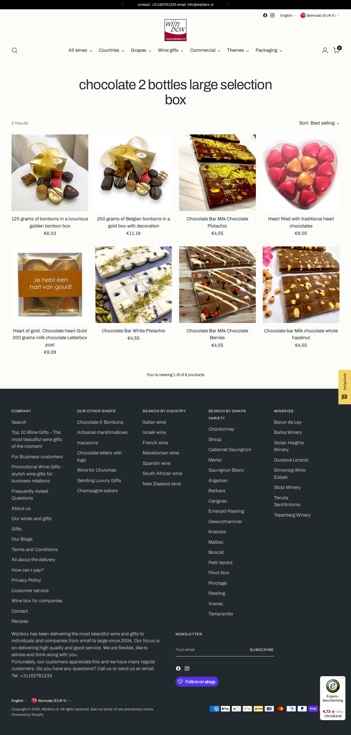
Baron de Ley (288, 422)
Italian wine (154, 422)
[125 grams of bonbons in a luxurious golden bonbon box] (50, 172)
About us (21, 508)
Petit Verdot (220, 562)
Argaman (218, 480)
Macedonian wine (161, 453)
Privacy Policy (26, 580)
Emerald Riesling (226, 511)
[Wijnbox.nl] (175, 30)
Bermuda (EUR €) (321, 15)
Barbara (216, 490)
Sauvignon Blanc (226, 470)
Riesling (216, 593)
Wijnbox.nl (50, 709)
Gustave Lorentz (291, 460)
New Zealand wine (162, 483)
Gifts (17, 529)
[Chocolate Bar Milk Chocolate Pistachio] (217, 172)
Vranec (215, 603)
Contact (20, 611)
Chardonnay (221, 429)
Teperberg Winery (292, 515)
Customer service (30, 590)
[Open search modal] (14, 50)
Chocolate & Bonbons (100, 422)
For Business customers (37, 456)
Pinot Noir (219, 572)
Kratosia (217, 531)
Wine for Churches (96, 470)
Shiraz (215, 439)
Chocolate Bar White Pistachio (133, 330)
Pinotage (217, 583)
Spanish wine (157, 463)
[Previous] (123, 4)
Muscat (216, 552)
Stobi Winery (287, 487)
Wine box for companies (37, 600)
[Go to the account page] (324, 50)
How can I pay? (28, 570)
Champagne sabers (97, 490)
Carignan (217, 501)
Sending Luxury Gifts (99, 480)
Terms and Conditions (35, 549)
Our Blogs (22, 539)
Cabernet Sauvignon (229, 449)
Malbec (215, 542)
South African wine (162, 473)
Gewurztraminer (225, 521)
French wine (155, 442)
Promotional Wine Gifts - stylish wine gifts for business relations (37, 473)
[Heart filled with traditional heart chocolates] (301, 172)
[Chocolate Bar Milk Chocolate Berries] (217, 284)
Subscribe (262, 650)
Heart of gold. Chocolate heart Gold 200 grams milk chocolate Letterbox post (50, 337)
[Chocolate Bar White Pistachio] (133, 284)
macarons (87, 442)
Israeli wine (154, 432)
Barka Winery (288, 432)
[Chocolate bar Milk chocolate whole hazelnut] (301, 284)
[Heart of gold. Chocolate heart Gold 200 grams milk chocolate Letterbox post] (50, 284)
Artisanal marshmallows (102, 432)
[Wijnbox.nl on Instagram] (272, 15)
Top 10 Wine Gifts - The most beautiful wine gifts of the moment (37, 439)
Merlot (215, 460)
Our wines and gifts (32, 518)
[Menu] (342, 679)
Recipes (20, 621)
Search (19, 422)
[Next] (228, 4)
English (286, 15)
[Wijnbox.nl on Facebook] (265, 15)
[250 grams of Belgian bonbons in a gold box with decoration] (133, 172)
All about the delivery (33, 559)
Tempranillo (220, 613)
